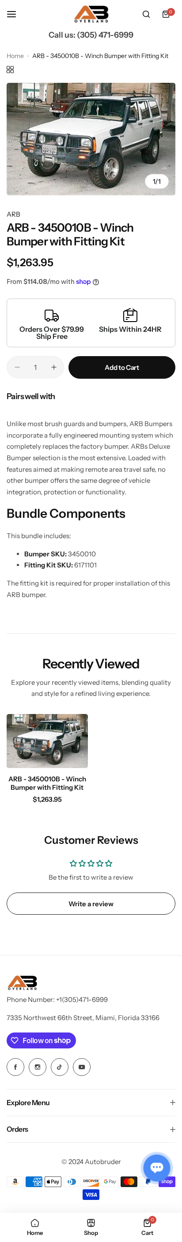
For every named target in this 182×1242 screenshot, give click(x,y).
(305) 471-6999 (105, 35)
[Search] (146, 14)
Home (15, 56)
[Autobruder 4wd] (91, 14)
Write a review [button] (91, 904)
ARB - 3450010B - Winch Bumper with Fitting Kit (47, 783)
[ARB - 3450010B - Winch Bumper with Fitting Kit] (47, 741)
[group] (91, 139)
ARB (13, 214)
